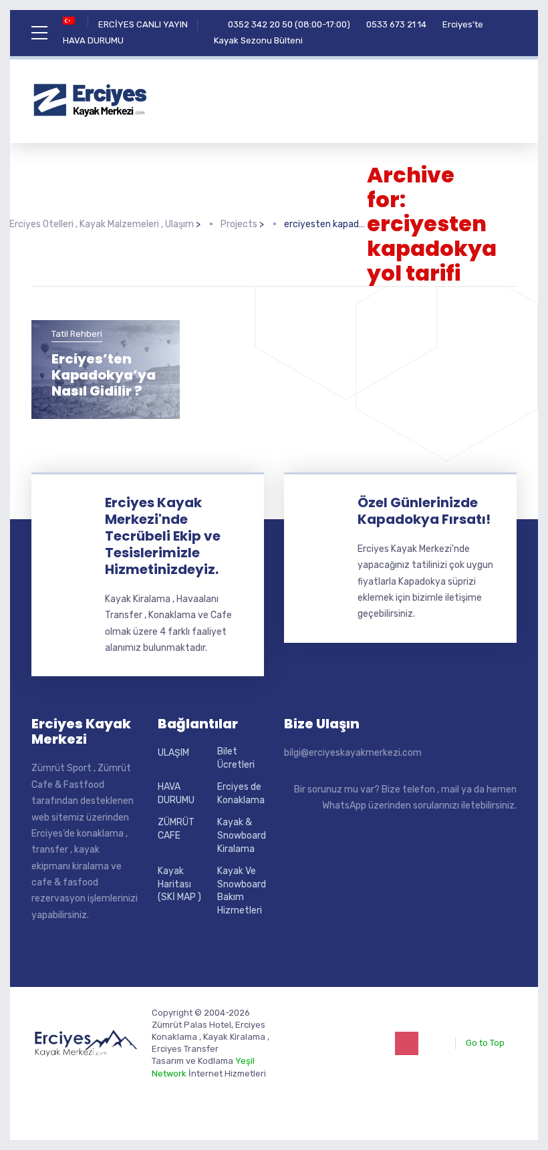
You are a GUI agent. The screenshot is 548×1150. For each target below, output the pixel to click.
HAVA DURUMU (93, 40)
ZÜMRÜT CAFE (176, 829)
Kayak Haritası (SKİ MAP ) (179, 884)
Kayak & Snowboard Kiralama (241, 835)
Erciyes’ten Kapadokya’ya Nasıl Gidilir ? (103, 374)
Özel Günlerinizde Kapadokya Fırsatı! (424, 511)
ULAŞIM (173, 752)
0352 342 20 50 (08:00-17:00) (289, 24)
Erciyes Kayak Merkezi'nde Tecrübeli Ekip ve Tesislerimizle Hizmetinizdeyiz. (163, 536)
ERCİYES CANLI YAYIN (143, 24)
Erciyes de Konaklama (241, 793)
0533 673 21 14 (396, 24)
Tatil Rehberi (76, 334)
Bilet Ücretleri (236, 758)
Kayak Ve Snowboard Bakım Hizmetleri (241, 890)
